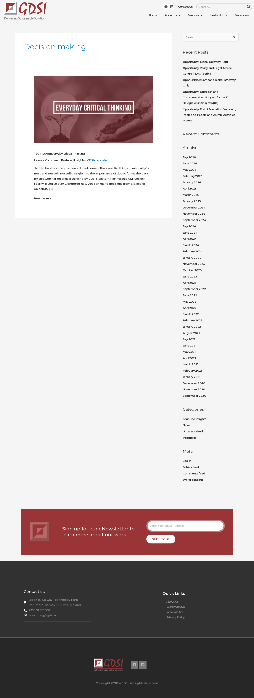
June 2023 (190, 276)
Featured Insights (72, 160)
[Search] (248, 7)
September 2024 (194, 220)
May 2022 (189, 301)
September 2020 (194, 395)
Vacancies (241, 15)
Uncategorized (193, 431)
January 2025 (191, 201)
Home (153, 15)
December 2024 (194, 207)
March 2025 (191, 195)
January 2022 (192, 326)
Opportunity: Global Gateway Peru (205, 62)
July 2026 (189, 157)
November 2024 (194, 213)
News (186, 425)
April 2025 (189, 188)
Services (193, 15)
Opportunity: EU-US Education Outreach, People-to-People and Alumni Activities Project (209, 114)
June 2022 (190, 295)
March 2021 (190, 364)
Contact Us (185, 6)
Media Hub (217, 15)
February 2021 (192, 370)
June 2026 (190, 163)
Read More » (42, 198)
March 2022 (191, 314)
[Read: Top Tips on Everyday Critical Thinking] (93, 109)
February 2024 (193, 251)
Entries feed (191, 467)
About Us (171, 15)
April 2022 (190, 308)
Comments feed (194, 473)
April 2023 (190, 283)
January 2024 (192, 257)
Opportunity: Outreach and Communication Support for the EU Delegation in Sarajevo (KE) (206, 97)
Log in (187, 461)
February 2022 (192, 320)
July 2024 (189, 226)
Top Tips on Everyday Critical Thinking (59, 153)
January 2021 (191, 377)
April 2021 (189, 358)
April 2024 (190, 238)
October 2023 (192, 270)
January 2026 (192, 182)
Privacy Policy (175, 617)
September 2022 (194, 289)
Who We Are (175, 612)
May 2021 (189, 352)
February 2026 (192, 176)
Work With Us (175, 607)
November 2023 (194, 264)
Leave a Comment (46, 160)
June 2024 (190, 232)
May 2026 (189, 169)
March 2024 (191, 245)
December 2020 (194, 383)
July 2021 (189, 339)
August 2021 (191, 333)
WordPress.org (193, 480)
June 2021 (189, 345)
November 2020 (194, 389)
